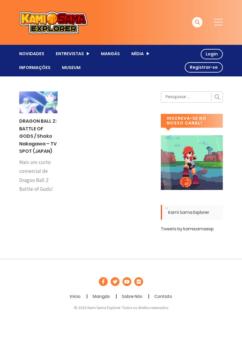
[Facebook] (103, 281)
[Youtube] (126, 281)
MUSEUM (71, 67)
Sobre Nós (132, 296)
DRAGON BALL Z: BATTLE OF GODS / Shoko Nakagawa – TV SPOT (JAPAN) (38, 136)
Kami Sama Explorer (188, 212)
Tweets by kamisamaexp (187, 229)
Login (212, 54)
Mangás (101, 296)
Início (75, 296)
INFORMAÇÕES (34, 67)
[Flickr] (138, 281)
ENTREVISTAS (70, 54)
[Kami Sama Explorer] (53, 22)
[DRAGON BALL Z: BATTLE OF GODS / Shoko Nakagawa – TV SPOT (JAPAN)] (38, 102)
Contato (163, 296)
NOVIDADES (31, 54)
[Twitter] (115, 281)
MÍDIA (137, 54)
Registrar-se (204, 67)
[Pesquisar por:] (192, 97)
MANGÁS (110, 54)
